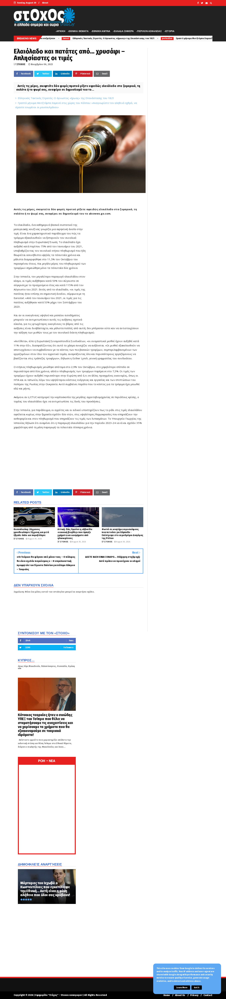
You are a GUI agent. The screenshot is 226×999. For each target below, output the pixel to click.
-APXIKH (60, 31)
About (45, 2)
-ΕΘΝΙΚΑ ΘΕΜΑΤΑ (78, 31)
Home (166, 995)
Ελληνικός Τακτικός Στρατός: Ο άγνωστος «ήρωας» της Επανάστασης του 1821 (63, 38)
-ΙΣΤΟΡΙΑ (169, 31)
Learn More (182, 987)
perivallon (117, 38)
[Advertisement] (115, 273)
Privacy (194, 995)
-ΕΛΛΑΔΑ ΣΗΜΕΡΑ (123, 31)
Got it (196, 987)
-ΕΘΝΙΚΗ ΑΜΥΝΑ (100, 31)
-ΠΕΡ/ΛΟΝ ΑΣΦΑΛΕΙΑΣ (149, 31)
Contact (207, 995)
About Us (180, 995)
